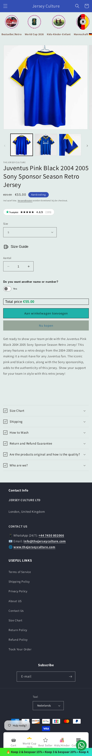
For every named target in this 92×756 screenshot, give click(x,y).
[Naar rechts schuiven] (87, 145)
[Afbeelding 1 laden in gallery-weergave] (21, 145)
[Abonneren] (70, 677)
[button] (5, 6)
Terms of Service (20, 572)
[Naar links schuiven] (4, 145)
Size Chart (15, 620)
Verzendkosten (25, 200)
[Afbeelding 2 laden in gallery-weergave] (46, 145)
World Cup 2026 (34, 34)
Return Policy (18, 630)
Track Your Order (20, 649)
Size (5, 223)
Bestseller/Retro (11, 34)
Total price (14, 302)
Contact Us (16, 611)
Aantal (7, 258)
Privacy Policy (18, 591)
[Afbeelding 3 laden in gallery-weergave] (70, 145)
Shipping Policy (19, 581)
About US (15, 601)
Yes (15, 288)
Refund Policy (18, 640)
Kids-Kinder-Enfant (59, 34)
